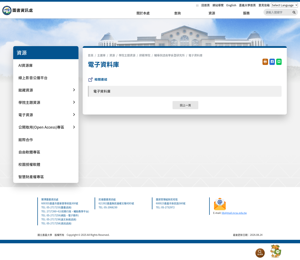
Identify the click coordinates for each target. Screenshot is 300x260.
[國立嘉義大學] (21, 10)
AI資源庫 (25, 65)
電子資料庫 (195, 55)
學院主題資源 (127, 55)
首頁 (90, 55)
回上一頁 (185, 105)
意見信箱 (264, 5)
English (231, 5)
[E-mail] (220, 204)
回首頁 (205, 5)
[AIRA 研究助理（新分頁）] (260, 253)
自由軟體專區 (29, 152)
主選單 (101, 55)
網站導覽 (218, 5)
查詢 (177, 13)
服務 (246, 13)
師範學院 (144, 55)
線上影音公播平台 (33, 77)
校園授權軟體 (29, 164)
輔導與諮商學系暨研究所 (169, 55)
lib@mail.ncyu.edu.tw (234, 213)
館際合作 (25, 139)
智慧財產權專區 (31, 176)
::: (197, 5)
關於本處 (143, 13)
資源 (212, 13)
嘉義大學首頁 (247, 5)
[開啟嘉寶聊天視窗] (276, 251)
